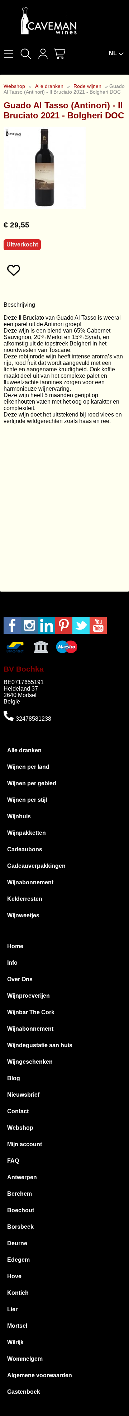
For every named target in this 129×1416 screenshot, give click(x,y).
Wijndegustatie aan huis (39, 1045)
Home (15, 946)
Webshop (14, 86)
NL (113, 53)
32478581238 (33, 719)
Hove (14, 1276)
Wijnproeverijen (28, 996)
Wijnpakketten (26, 833)
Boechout (20, 1210)
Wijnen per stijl (27, 800)
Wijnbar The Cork (30, 1012)
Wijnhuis (19, 816)
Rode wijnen (87, 86)
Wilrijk (15, 1342)
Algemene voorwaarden (39, 1375)
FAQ (13, 1161)
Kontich (18, 1293)
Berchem (19, 1194)
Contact (18, 1111)
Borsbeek (20, 1227)
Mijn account (24, 1144)
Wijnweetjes (23, 915)
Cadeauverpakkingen (36, 866)
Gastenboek (23, 1392)
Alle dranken (49, 86)
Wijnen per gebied (31, 783)
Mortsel (17, 1326)
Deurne (17, 1243)
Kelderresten (24, 899)
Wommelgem (25, 1359)
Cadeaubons (24, 849)
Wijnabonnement (30, 882)
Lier (12, 1309)
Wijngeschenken (30, 1062)
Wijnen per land (28, 767)
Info (12, 963)
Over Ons (20, 979)
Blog (13, 1078)
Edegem (18, 1260)
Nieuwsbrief (23, 1095)
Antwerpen (22, 1177)
